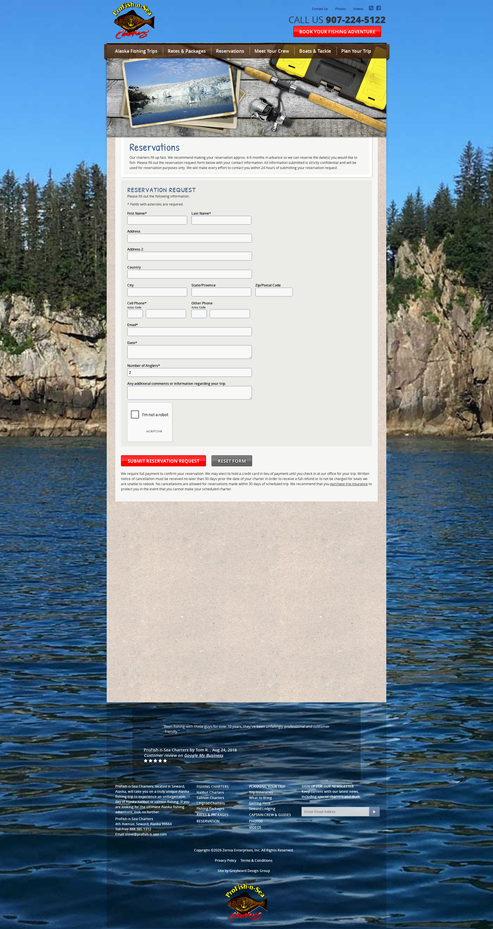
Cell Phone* (137, 303)
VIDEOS (255, 827)
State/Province (203, 285)
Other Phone (202, 303)
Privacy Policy (225, 860)
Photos (340, 9)
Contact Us (320, 9)
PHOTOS (256, 821)
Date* (132, 342)
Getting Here (259, 803)
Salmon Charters (210, 797)
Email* (132, 324)
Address (133, 231)
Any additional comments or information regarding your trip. (176, 383)
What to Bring (260, 797)
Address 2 (135, 249)
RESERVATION (208, 821)
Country (134, 267)
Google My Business (203, 755)
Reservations (230, 51)
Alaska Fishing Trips (136, 51)
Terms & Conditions (256, 860)
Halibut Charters (210, 792)
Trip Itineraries (261, 792)
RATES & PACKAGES (213, 814)
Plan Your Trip (356, 51)
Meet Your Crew (271, 51)
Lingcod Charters (211, 803)
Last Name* (201, 213)
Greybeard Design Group (249, 870)
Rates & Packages (187, 51)
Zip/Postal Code (268, 285)
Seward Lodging (262, 808)
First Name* (137, 213)
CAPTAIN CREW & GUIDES (270, 814)
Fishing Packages (211, 808)
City (130, 285)
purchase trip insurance (349, 483)
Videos (358, 9)
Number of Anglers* (143, 365)
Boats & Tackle (315, 51)
